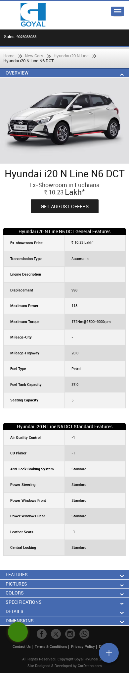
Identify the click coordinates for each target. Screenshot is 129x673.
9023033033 (26, 36)
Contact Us (22, 646)
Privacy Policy (83, 646)
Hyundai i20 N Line (71, 56)
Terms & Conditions (51, 646)
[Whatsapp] (84, 634)
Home (9, 56)
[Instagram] (70, 634)
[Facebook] (42, 634)
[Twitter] (56, 634)
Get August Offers (65, 206)
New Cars (34, 56)
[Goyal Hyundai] (33, 15)
